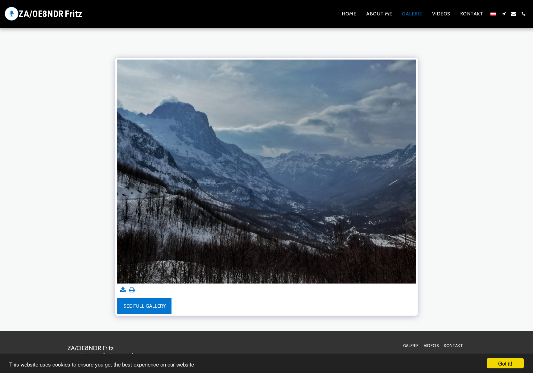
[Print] (132, 290)
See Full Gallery (144, 306)
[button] (503, 13)
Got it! (505, 363)
